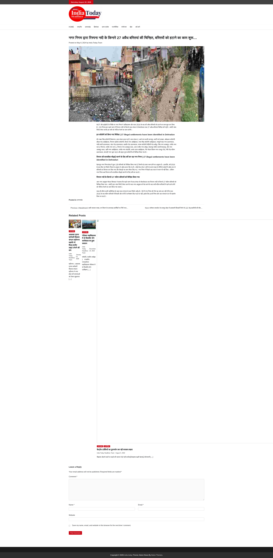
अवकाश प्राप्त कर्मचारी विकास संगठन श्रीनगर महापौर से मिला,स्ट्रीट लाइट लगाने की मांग (74, 242)
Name (71, 505)
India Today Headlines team (105, 453)
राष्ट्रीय (79, 27)
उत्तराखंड (88, 27)
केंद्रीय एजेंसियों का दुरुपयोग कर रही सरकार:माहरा (115, 449)
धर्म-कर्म (137, 27)
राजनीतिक (115, 27)
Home (71, 27)
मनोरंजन (124, 27)
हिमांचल (96, 27)
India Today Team (95, 43)
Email (141, 505)
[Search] (202, 27)
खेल (131, 27)
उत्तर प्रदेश (105, 27)
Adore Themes (156, 555)
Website (72, 515)
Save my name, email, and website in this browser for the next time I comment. (101, 525)
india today (128, 555)
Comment (73, 476)
